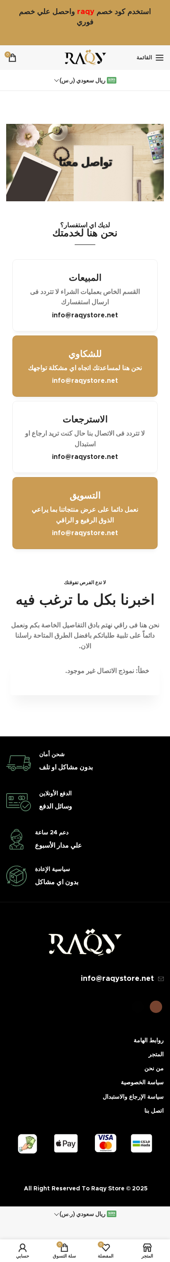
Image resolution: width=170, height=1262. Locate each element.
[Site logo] (85, 57)
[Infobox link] (85, 763)
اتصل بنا (154, 1111)
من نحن (154, 1068)
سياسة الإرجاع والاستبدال (133, 1097)
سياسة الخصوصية (142, 1082)
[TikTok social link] (138, 1007)
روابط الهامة (149, 1040)
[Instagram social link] (156, 1007)
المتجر (156, 1054)
